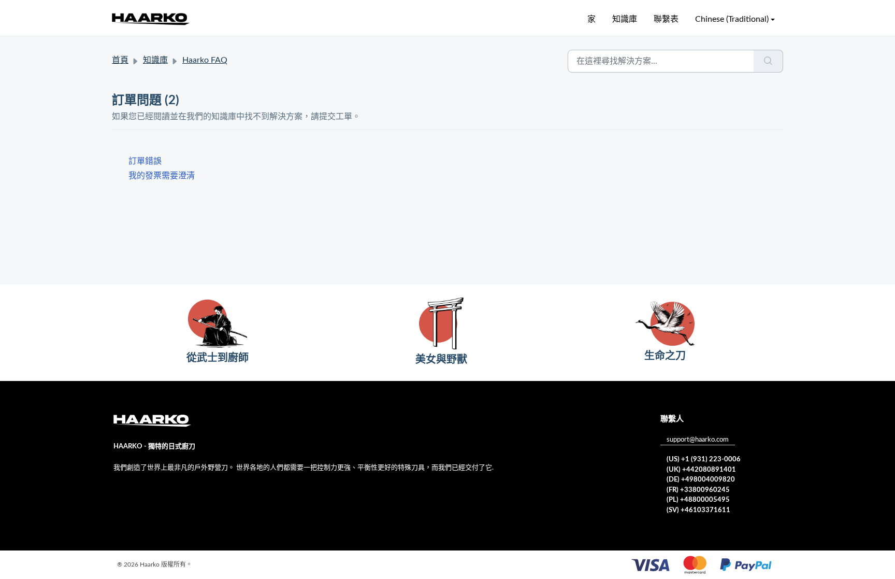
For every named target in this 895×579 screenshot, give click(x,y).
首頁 (120, 60)
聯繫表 (666, 19)
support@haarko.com (698, 439)
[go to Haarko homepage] (151, 18)
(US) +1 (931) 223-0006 (704, 459)
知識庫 (624, 19)
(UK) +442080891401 (701, 470)
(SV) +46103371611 (698, 510)
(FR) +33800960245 (698, 490)
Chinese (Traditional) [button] (732, 19)
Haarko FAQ (204, 60)
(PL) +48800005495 (698, 500)
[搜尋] (768, 61)
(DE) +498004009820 (701, 479)
